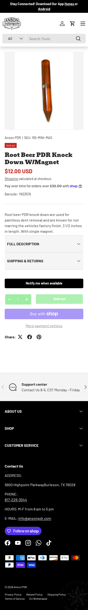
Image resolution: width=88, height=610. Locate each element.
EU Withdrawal (38, 598)
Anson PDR (13, 138)
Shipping (11, 179)
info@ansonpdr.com (34, 518)
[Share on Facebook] (29, 337)
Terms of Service (15, 598)
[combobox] (44, 38)
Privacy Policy (13, 594)
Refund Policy (34, 594)
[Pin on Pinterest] (39, 337)
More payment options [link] (44, 325)
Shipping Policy (56, 594)
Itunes (70, 4)
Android (44, 9)
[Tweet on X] (20, 337)
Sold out (59, 299)
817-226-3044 (16, 499)
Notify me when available (44, 283)
